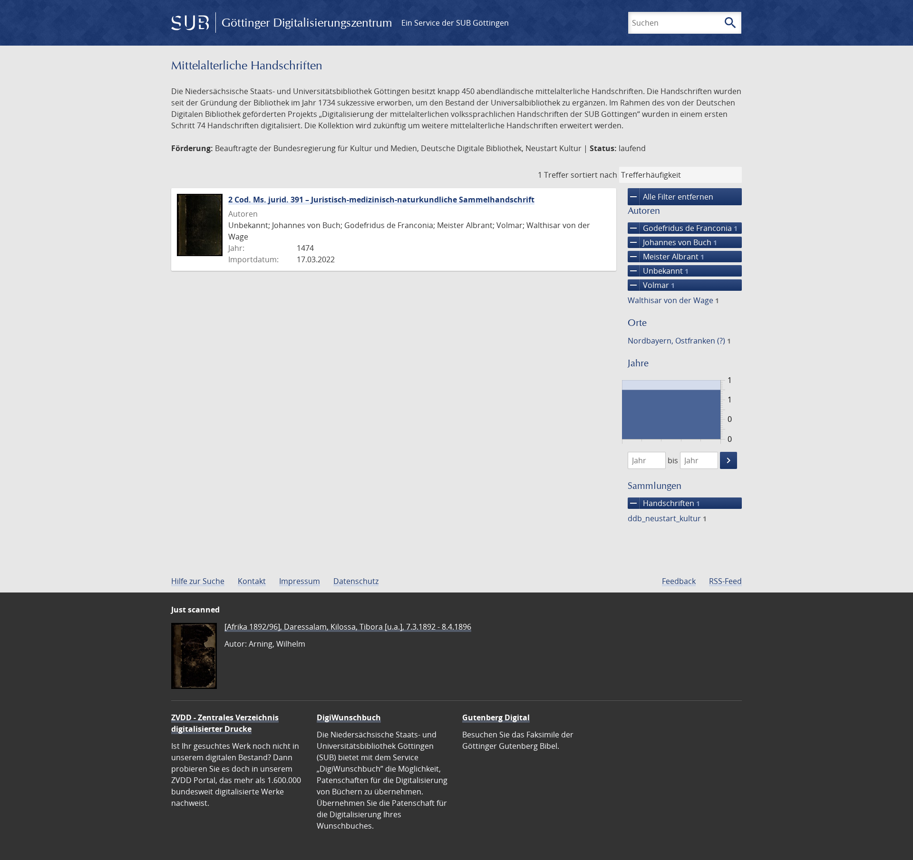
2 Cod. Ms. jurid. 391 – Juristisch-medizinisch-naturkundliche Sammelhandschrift (381, 199)
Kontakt (252, 581)
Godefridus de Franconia (683, 228)
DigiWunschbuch (349, 717)
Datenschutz (356, 581)
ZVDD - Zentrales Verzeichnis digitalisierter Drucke (225, 723)
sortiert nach (594, 175)
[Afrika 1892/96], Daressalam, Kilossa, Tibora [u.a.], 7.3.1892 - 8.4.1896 (347, 626)
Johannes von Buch (672, 242)
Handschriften (664, 503)
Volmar (651, 285)
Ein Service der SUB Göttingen (455, 23)
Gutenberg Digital (496, 717)
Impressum (299, 581)
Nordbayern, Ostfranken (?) (679, 340)
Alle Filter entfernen (670, 196)
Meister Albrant (666, 256)
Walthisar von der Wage (673, 300)
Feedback (679, 581)
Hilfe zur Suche (197, 581)
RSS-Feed (725, 581)
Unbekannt (658, 271)
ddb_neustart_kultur (667, 518)
